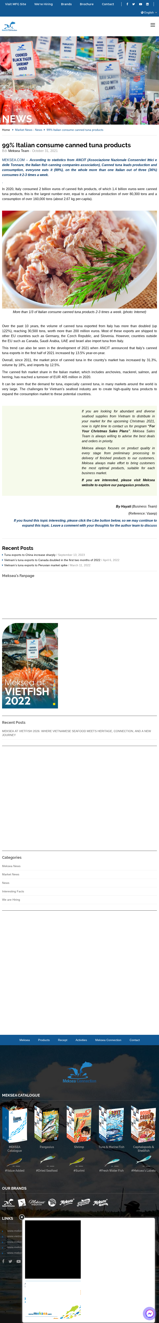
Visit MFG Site (15, 4)
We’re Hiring (43, 4)
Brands (66, 4)
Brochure (87, 4)
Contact (108, 4)
